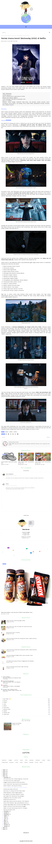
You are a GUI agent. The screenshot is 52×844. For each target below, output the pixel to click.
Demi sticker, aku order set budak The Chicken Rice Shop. (19, 626)
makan (48, 760)
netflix (11, 431)
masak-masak (5, 762)
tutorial (36, 762)
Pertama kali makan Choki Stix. (10, 789)
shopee (26, 762)
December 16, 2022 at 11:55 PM (11, 475)
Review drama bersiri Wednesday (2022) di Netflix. (15, 787)
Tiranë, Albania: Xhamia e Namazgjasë (11, 686)
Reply (7, 480)
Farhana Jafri (7, 712)
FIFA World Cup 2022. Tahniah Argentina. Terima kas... (16, 778)
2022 (4, 775)
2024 (4, 772)
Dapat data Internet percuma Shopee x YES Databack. (16, 801)
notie (4, 704)
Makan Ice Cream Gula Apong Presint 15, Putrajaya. (15, 808)
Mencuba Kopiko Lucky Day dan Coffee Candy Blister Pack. (17, 612)
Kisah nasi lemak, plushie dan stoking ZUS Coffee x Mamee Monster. (21, 638)
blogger (10, 760)
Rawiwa (5, 700)
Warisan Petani (6, 709)
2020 (4, 829)
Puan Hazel (6, 707)
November (6, 811)
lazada (43, 760)
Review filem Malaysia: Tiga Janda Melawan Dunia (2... (16, 802)
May (5, 820)
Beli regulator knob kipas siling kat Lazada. (13, 794)
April (5, 821)
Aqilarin (5, 710)
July (5, 817)
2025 (4, 771)
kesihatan (38, 760)
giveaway (31, 760)
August (5, 815)
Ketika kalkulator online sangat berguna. (12, 792)
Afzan (7, 483)
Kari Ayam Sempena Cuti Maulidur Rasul (12, 677)
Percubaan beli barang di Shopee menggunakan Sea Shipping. (20, 661)
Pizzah (5, 702)
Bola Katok (16, 442)
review (5, 35)
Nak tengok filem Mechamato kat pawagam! (13, 796)
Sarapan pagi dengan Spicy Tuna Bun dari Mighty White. (16, 804)
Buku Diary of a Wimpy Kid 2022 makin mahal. (14, 790)
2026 (4, 769)
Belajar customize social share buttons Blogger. (14, 806)
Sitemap (25, 832)
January (6, 826)
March (5, 823)
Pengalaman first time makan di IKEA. (12, 797)
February (6, 824)
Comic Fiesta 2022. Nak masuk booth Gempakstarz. (15, 784)
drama (6, 431)
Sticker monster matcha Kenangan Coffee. (15, 620)
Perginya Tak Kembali (16, 723)
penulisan (11, 762)
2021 (4, 827)
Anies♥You (5, 685)
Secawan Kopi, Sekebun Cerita (10, 689)
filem (26, 760)
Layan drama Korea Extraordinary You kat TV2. (43, 462)
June (5, 818)
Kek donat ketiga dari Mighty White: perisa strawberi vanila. (19, 655)
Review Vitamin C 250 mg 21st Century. (12, 785)
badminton (4, 760)
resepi (16, 762)
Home (2, 35)
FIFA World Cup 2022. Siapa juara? (11, 780)
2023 (4, 774)
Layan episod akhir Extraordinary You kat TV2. (26, 462)
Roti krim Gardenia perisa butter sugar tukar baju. (17, 666)
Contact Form (25, 538)
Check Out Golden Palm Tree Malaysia (11, 682)
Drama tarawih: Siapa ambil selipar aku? (9, 462)
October (6, 812)
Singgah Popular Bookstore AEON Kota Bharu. (14, 782)
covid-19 (16, 760)
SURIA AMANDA (6, 676)
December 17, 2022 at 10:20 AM (11, 485)
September (6, 814)
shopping (31, 762)
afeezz (5, 705)
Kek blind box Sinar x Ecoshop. (13, 632)
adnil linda (6, 714)
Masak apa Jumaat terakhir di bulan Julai (12, 690)
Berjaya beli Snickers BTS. (9, 799)
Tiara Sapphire (9, 474)
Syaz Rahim (6, 698)
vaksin (41, 762)
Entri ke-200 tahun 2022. (9, 809)
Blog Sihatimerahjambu (8, 681)
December (6, 777)
